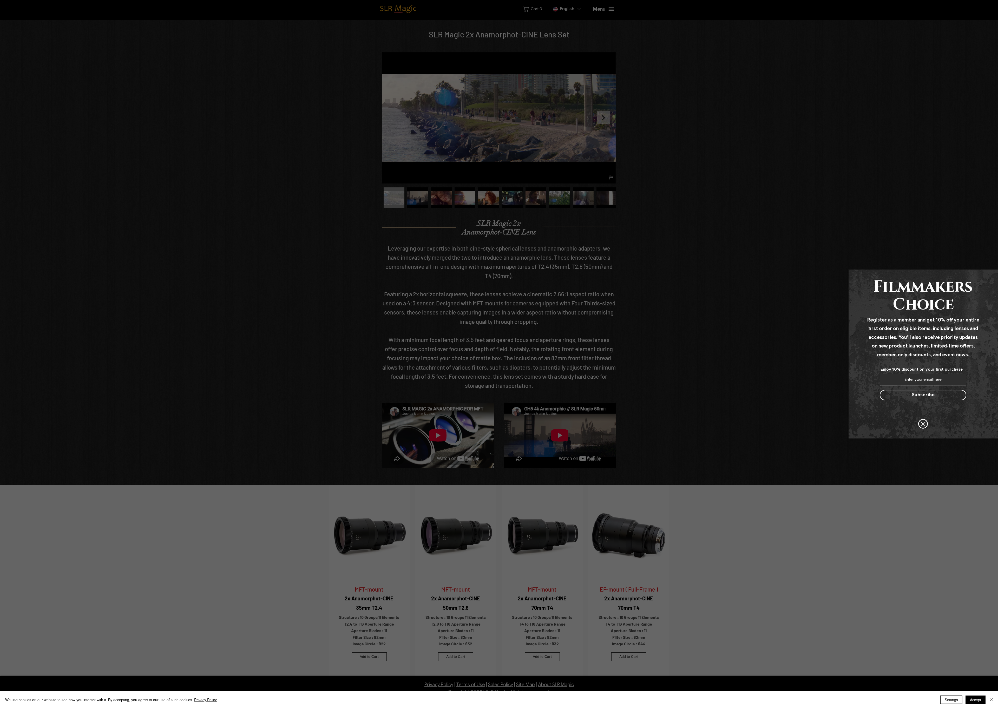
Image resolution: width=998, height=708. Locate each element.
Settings (951, 699)
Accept (975, 699)
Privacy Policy (205, 699)
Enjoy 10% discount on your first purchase (922, 369)
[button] (923, 424)
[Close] (992, 700)
